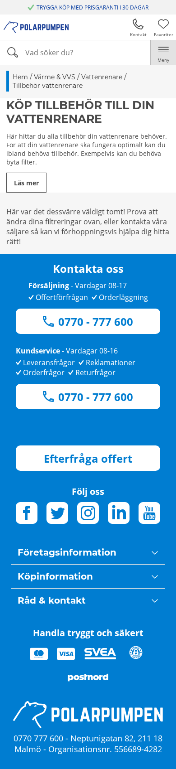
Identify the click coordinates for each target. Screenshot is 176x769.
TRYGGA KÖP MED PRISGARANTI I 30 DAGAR (92, 7)
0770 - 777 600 (95, 321)
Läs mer (26, 183)
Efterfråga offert (88, 458)
